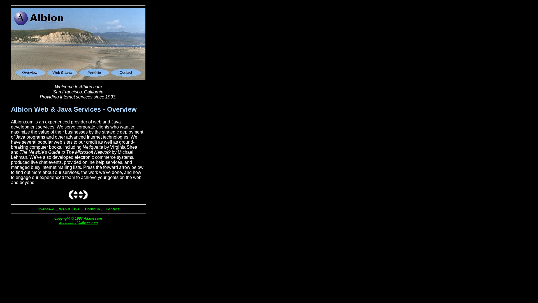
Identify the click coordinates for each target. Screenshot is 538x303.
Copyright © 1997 (68, 218)
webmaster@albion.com (78, 223)
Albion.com (93, 218)
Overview (46, 209)
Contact (112, 209)
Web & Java (69, 209)
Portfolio (92, 209)
